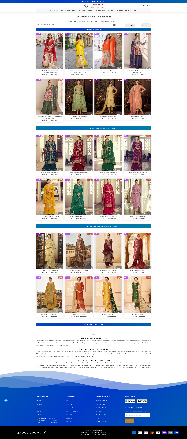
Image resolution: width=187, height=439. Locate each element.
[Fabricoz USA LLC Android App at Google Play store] (131, 404)
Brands (39, 404)
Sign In (39, 400)
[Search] (41, 6)
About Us (69, 418)
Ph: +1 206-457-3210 (100, 434)
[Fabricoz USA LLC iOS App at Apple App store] (142, 404)
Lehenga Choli (100, 10)
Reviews (40, 407)
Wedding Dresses (132, 10)
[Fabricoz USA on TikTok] (44, 433)
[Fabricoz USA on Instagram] (19, 433)
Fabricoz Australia (97, 430)
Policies (69, 414)
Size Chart (69, 407)
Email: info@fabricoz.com (87, 434)
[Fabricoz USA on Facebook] (29, 433)
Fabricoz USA (88, 430)
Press (39, 414)
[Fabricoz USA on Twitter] (24, 433)
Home (37, 24)
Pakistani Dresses (55, 10)
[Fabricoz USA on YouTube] (34, 433)
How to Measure (72, 411)
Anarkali (111, 10)
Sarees (120, 10)
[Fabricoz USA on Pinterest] (39, 433)
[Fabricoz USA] (93, 5)
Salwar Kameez (85, 10)
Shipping (69, 404)
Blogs (39, 411)
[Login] (37, 6)
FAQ (67, 400)
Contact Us (70, 421)
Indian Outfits (114, 363)
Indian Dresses (71, 10)
